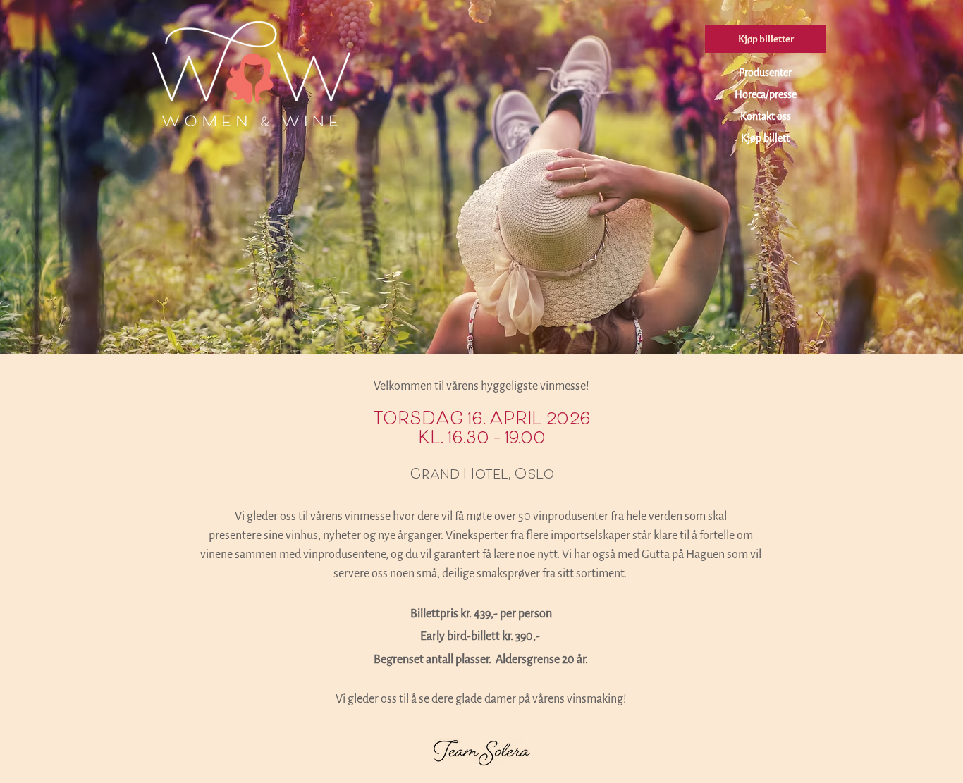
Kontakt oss (765, 116)
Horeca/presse (766, 94)
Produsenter (765, 72)
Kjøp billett (765, 138)
